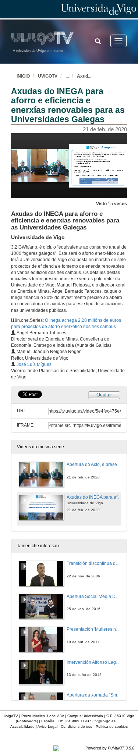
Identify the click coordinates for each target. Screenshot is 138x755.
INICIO (23, 76)
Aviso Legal (47, 726)
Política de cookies (112, 726)
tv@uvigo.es (105, 721)
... (67, 76)
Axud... (84, 76)
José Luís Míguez (34, 364)
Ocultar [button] (104, 395)
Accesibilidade (22, 726)
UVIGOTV (47, 76)
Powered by (109, 748)
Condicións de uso (76, 726)
